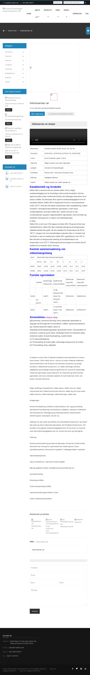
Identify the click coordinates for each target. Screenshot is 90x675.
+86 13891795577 (28, 3)
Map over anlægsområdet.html (30, 671)
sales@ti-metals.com (12, 3)
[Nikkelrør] (79, 519)
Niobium (8, 77)
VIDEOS (66, 10)
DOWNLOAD (77, 13)
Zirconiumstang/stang (13, 119)
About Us (37, 13)
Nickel (7, 82)
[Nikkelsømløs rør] (36, 523)
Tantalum (8, 69)
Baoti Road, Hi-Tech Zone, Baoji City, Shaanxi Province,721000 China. (23, 642)
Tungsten (8, 65)
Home (29, 13)
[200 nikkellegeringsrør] (66, 522)
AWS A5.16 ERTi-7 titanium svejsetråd (12, 152)
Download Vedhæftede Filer (60, 114)
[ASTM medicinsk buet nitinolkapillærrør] (52, 524)
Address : (6, 641)
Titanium (8, 56)
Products (48, 10)
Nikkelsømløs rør (42, 542)
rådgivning (37, 113)
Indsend (35, 611)
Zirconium (9, 52)
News (58, 10)
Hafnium (8, 60)
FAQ (87, 13)
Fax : (4, 656)
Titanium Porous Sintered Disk (14, 104)
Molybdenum (10, 73)
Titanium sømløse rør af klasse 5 (14, 135)
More (9, 110)
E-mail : (5, 648)
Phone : (5, 652)
